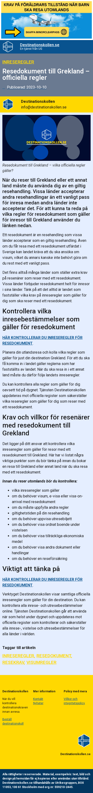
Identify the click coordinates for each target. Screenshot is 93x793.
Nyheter (38, 703)
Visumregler (41, 662)
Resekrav (13, 662)
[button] (85, 46)
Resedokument (53, 655)
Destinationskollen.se (39, 44)
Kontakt (38, 699)
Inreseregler (18, 62)
